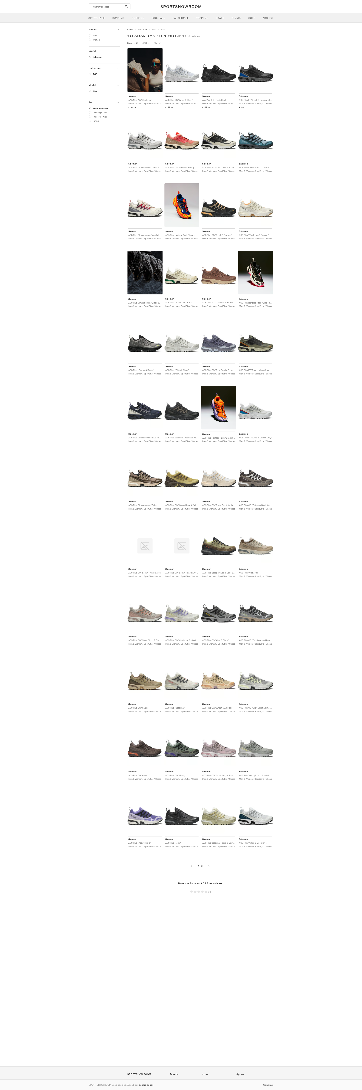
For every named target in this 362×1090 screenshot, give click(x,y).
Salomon (97, 57)
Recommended (100, 108)
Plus (95, 91)
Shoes (130, 29)
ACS (95, 74)
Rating (96, 121)
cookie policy (146, 1084)
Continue (268, 1084)
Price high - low (100, 112)
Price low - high (100, 116)
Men (95, 35)
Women (96, 39)
